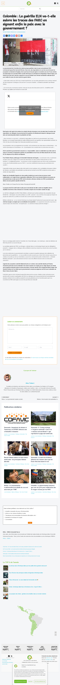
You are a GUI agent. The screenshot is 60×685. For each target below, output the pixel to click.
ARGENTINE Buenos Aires (54, 648)
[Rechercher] (40, 8)
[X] (58, 3)
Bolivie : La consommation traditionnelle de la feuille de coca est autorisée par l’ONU (16, 487)
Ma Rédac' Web (49, 659)
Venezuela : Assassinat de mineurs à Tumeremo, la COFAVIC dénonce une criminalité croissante (15, 429)
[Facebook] (55, 3)
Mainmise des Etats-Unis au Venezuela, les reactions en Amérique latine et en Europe (21, 555)
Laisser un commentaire (9, 434)
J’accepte (30, 113)
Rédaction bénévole (6, 659)
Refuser (30, 681)
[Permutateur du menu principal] (3, 3)
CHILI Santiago (42, 648)
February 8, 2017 (43, 111)
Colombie (45, 492)
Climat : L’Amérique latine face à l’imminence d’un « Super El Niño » (17, 551)
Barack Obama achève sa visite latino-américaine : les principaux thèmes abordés (16, 459)
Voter (30, 522)
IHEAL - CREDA (6, 538)
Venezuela (22, 434)
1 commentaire (7, 492)
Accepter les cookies (20, 681)
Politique (17, 434)
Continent (18, 464)
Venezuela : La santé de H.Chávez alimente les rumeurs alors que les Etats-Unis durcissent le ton (42, 459)
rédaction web (49, 657)
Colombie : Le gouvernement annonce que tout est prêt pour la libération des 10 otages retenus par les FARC (43, 487)
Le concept (4, 660)
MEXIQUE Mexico (5, 648)
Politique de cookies (30, 110)
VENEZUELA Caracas (30, 648)
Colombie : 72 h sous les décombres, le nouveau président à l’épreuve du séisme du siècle (22, 546)
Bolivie (13, 492)
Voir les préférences (40, 681)
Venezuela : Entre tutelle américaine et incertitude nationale (16, 553)
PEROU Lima (18, 648)
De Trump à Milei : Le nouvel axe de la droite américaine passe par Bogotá (19, 549)
